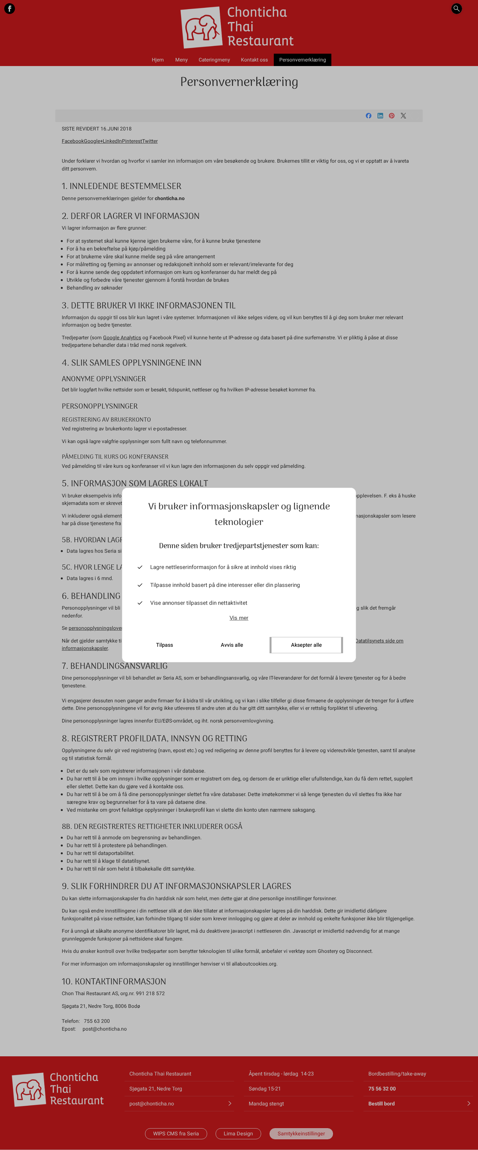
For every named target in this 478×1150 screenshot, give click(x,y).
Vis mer (239, 618)
